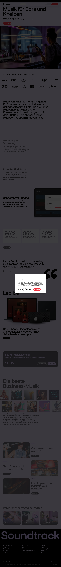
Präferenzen (20, 289)
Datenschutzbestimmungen (36, 285)
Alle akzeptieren (37, 289)
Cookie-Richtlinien (25, 285)
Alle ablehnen (28, 289)
